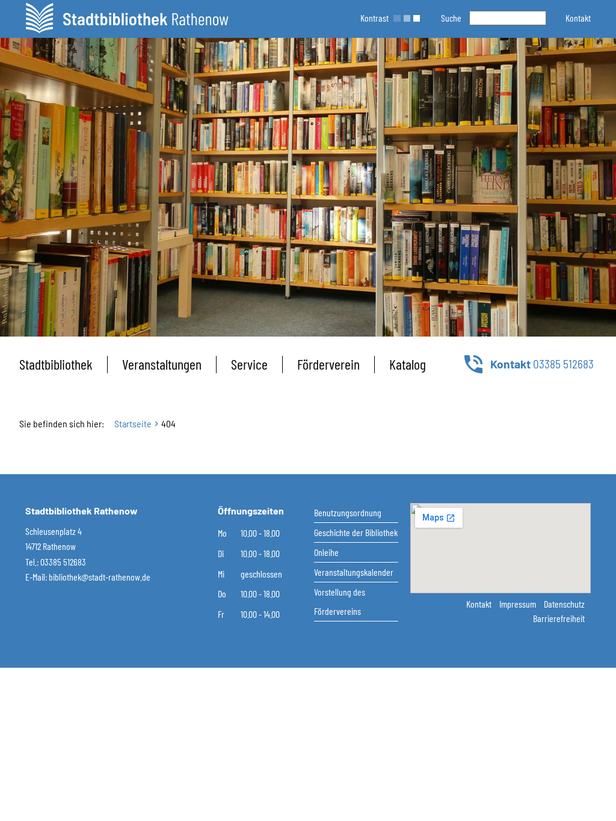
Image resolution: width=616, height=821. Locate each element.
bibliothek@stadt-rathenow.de (99, 576)
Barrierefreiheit (559, 618)
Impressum (518, 603)
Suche (451, 17)
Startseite (133, 423)
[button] (578, 17)
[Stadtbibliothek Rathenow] (127, 18)
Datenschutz (564, 603)
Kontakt (479, 603)
